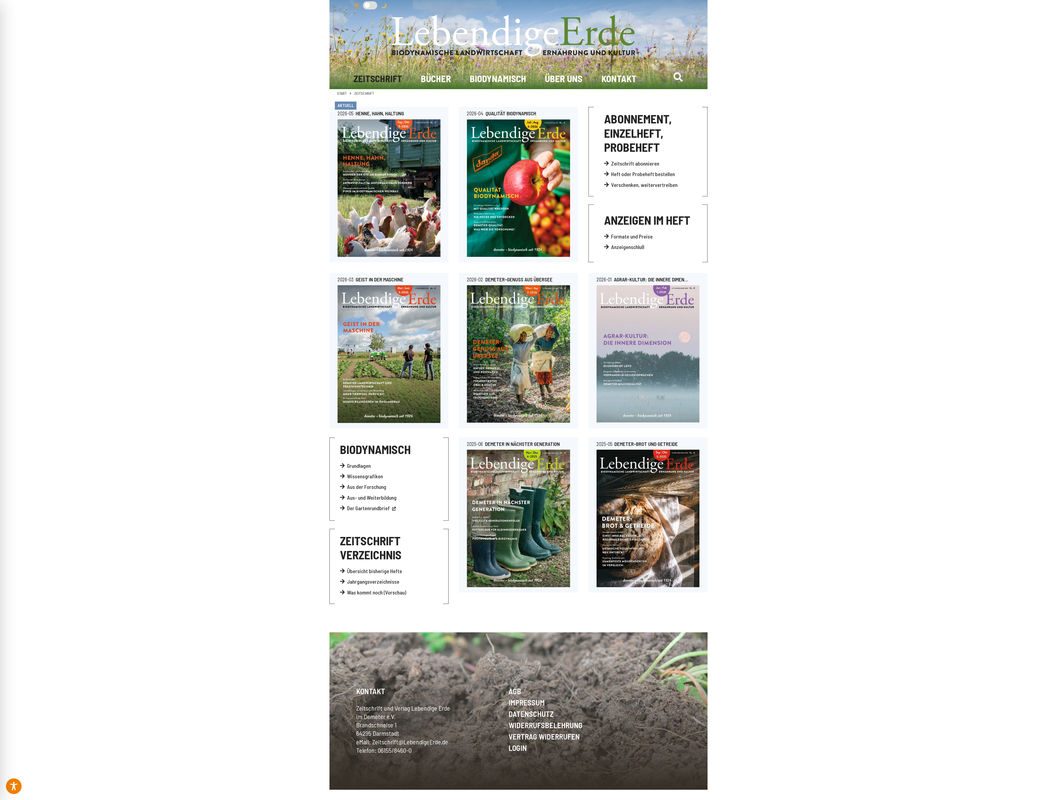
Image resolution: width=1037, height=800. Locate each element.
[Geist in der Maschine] (389, 354)
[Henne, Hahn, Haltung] (389, 188)
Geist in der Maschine (379, 279)
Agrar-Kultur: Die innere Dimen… (651, 279)
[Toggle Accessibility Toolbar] (13, 786)
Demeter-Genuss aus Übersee (519, 279)
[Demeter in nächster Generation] (518, 518)
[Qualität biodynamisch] (518, 188)
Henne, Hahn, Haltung (380, 113)
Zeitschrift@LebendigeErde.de (410, 742)
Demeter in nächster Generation (522, 444)
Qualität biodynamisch (511, 113)
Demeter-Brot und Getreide (646, 444)
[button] (678, 77)
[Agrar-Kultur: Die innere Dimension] (648, 353)
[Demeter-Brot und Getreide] (648, 518)
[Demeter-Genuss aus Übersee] (518, 353)
